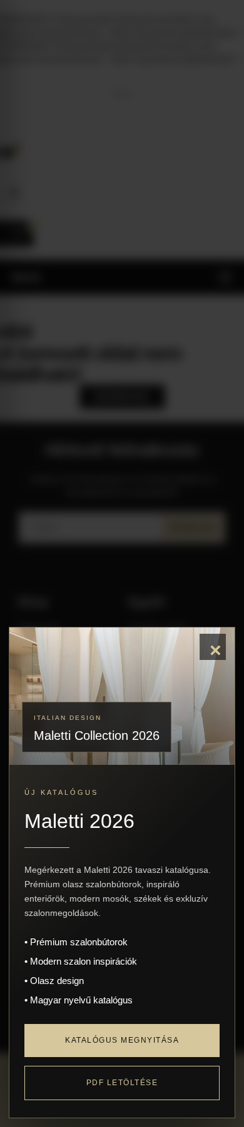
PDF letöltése (122, 1082)
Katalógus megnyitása (122, 1040)
